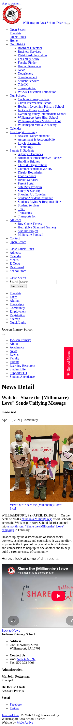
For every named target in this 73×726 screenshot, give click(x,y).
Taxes (13, 297)
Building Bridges (29, 161)
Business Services (29, 51)
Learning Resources (22, 365)
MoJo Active (25, 722)
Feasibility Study (28, 59)
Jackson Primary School (33, 110)
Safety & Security (29, 190)
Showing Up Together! (32, 194)
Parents (14, 362)
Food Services (27, 176)
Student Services (28, 81)
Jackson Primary (20, 340)
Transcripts (25, 212)
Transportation (27, 88)
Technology (25, 146)
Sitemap (15, 319)
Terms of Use (10, 715)
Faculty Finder (27, 62)
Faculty (14, 358)
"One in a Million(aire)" (36, 519)
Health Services (28, 179)
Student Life (18, 369)
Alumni (14, 300)
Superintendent (27, 77)
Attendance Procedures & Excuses (40, 157)
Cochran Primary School (33, 99)
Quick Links (18, 37)
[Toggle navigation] (68, 23)
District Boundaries (30, 172)
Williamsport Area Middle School (39, 121)
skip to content (11, 3)
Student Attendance (22, 376)
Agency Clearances (30, 154)
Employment (18, 311)
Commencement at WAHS (35, 168)
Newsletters (25, 73)
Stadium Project (28, 231)
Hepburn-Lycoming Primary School (41, 106)
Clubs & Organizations (32, 165)
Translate (15, 33)
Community (17, 308)
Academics (17, 347)
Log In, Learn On (29, 143)
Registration (17, 315)
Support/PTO (18, 373)
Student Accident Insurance (35, 198)
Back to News (11, 630)
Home (14, 40)
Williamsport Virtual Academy (37, 125)
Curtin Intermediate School (35, 103)
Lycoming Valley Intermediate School (42, 114)
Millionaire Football (30, 234)
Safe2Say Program (30, 187)
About (14, 343)
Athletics (15, 220)
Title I (21, 209)
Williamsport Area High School (38, 117)
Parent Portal (26, 183)
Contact (15, 238)
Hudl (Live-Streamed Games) (37, 227)
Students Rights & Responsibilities (40, 201)
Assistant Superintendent (33, 136)
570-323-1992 (26, 659)
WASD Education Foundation (37, 92)
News (21, 70)
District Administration (32, 55)
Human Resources (29, 66)
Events (14, 354)
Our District (17, 44)
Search (14, 281)
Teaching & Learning (23, 132)
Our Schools (18, 95)
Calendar (15, 128)
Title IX (23, 84)
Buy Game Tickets (30, 223)
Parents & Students (22, 150)
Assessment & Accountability (37, 139)
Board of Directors (30, 48)
